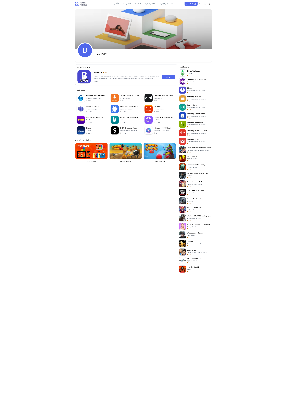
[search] (200, 4)
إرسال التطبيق (191, 4)
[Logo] (81, 3)
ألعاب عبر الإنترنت (165, 3)
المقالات (137, 3)
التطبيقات (127, 3)
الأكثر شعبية (150, 3)
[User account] (210, 4)
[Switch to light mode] (205, 4)
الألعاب (116, 3)
